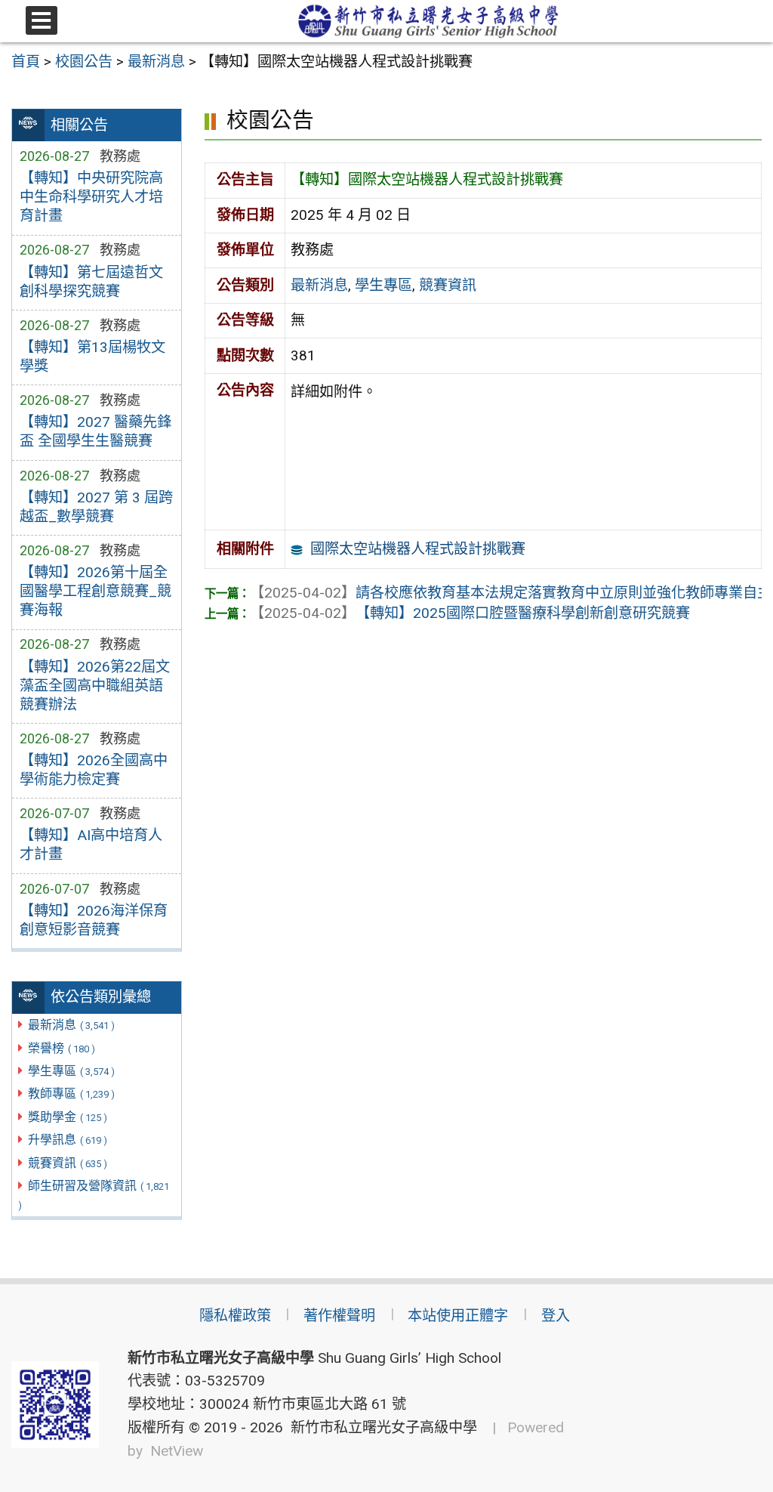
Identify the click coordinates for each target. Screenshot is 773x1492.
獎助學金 (67, 1117)
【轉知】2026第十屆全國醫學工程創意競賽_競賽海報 (95, 591)
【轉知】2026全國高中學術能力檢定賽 (94, 770)
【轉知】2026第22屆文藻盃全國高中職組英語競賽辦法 (95, 685)
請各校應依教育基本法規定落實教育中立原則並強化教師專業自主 (510, 592)
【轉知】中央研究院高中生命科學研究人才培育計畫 (91, 196)
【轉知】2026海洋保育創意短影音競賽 (94, 920)
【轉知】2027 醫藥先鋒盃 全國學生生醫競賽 (95, 431)
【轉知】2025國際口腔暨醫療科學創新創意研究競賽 (470, 613)
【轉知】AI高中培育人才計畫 (91, 844)
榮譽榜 (61, 1048)
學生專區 (71, 1071)
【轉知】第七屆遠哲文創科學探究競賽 (91, 282)
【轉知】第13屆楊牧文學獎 (92, 356)
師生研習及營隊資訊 (93, 1195)
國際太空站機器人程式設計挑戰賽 (417, 549)
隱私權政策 (235, 1315)
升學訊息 (67, 1139)
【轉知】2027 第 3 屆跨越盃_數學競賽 (96, 507)
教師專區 (71, 1093)
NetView (176, 1451)
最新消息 (71, 1025)
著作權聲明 (339, 1315)
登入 (555, 1315)
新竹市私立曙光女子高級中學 (380, 1427)
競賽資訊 (67, 1163)
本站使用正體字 (458, 1315)
